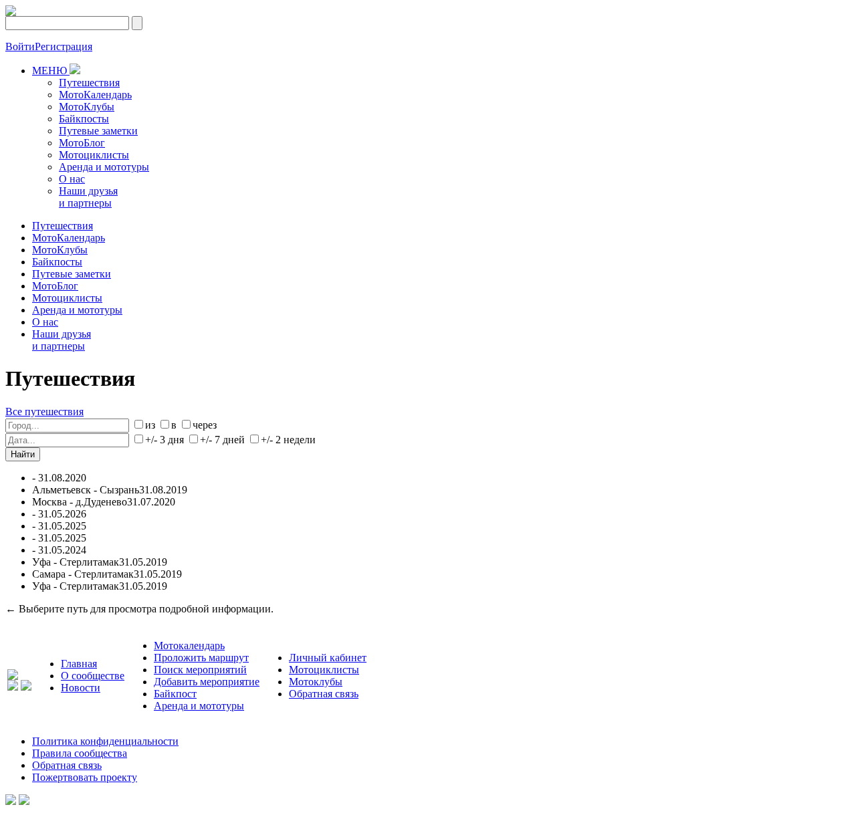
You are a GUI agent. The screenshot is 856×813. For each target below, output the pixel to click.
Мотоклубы (315, 681)
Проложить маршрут (201, 657)
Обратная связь (323, 693)
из (150, 425)
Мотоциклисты (94, 154)
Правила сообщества (79, 753)
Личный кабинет (327, 657)
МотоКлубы (86, 106)
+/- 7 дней (222, 439)
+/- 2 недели (288, 439)
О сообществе (92, 675)
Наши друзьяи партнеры (88, 197)
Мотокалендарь (189, 645)
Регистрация (63, 46)
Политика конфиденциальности (105, 741)
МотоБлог (82, 142)
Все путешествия (44, 411)
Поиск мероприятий (200, 669)
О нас (72, 179)
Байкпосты (84, 118)
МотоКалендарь (95, 94)
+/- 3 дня (164, 439)
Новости (80, 687)
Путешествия (89, 82)
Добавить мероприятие (206, 681)
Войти (20, 46)
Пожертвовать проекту (84, 777)
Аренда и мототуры (104, 166)
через (205, 425)
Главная (79, 663)
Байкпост (175, 693)
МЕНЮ (51, 70)
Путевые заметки (98, 130)
